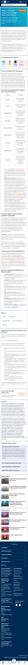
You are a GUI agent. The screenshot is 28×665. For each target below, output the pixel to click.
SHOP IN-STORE (22, 10)
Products (14, 661)
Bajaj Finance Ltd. (18, 573)
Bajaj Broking (17, 588)
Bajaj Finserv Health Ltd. (18, 590)
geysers (12, 73)
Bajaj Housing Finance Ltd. (17, 585)
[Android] (16, 605)
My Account (25, 663)
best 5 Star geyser (18, 193)
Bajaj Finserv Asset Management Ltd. (18, 594)
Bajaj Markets (17, 582)
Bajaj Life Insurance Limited (18, 579)
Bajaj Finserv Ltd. (17, 571)
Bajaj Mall (5, 255)
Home (3, 663)
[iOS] (20, 605)
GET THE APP (22, 394)
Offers (19, 663)
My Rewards (9, 663)
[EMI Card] (20, 2)
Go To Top (14, 544)
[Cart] (26, 2)
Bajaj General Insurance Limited (18, 575)
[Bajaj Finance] (6, 2)
